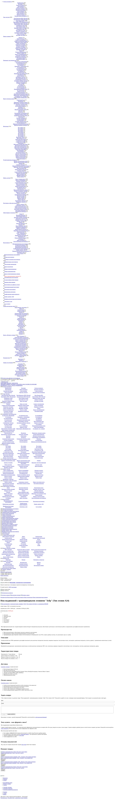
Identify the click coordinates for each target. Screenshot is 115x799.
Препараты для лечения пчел (9, 60)
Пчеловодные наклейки (20, 344)
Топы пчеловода (20, 13)
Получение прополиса (20, 210)
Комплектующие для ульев (20, 28)
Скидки (5, 785)
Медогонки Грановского (20, 145)
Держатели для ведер (21, 201)
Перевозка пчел (20, 231)
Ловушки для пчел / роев (20, 219)
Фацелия (21, 332)
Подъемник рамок (21, 58)
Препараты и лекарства (21, 361)
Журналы (21, 350)
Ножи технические (8, 266)
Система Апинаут (21, 119)
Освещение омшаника (21, 227)
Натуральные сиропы (20, 373)
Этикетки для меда (20, 185)
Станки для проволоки (20, 40)
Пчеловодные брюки (20, 10)
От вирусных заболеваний (21, 61)
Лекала (20, 50)
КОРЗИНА (13, 384)
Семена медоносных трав (9, 306)
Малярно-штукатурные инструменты (20, 251)
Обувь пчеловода (20, 7)
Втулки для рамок (21, 46)
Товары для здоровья (8, 362)
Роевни (20, 222)
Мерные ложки (20, 198)
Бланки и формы (21, 353)
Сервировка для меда (20, 205)
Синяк (20, 331)
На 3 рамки (20, 128)
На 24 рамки (21, 136)
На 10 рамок (21, 133)
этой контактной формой (41, 717)
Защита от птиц (20, 91)
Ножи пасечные (20, 168)
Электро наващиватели (20, 52)
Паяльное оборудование (9, 282)
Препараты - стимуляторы (20, 66)
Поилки (21, 360)
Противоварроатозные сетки (20, 89)
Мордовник (20, 324)
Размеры (5, 792)
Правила (5, 779)
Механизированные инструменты (20, 243)
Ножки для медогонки (21, 156)
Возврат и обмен (7, 783)
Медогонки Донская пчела (21, 146)
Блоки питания (20, 234)
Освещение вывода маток (20, 114)
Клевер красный (21, 319)
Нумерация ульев (20, 29)
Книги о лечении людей (20, 351)
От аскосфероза (20, 64)
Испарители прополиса (21, 211)
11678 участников (12, 587)
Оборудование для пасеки (9, 212)
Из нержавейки (20, 150)
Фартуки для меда (21, 14)
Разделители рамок (20, 59)
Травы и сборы (20, 375)
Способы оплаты (5, 683)
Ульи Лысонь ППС (20, 20)
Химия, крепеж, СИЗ (21, 249)
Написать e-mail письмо (6, 572)
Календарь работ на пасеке (21, 337)
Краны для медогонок (21, 155)
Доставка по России (7, 788)
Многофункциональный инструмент (20, 166)
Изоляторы (20, 101)
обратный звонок (25, 734)
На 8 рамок (20, 132)
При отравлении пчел (21, 78)
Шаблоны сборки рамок (20, 42)
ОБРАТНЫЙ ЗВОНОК (6, 383)
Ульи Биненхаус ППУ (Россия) (20, 19)
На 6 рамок (20, 131)
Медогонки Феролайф (21, 149)
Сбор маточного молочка (20, 207)
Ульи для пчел (6, 17)
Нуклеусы (20, 112)
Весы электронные (20, 184)
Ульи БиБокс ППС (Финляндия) (20, 22)
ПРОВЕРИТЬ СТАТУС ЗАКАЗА (8, 385)
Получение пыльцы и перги (20, 209)
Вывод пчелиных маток (8, 98)
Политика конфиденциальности (10, 789)
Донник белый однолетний (21, 314)
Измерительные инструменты (11, 261)
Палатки (20, 224)
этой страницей (4, 728)
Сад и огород (20, 253)
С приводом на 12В (20, 140)
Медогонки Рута (20, 138)
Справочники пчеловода (20, 345)
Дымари (20, 163)
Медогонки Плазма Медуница (20, 144)
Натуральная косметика (20, 371)
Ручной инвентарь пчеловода (10, 160)
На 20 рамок (21, 134)
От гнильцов (20, 65)
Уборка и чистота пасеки (20, 237)
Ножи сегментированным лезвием (12, 273)
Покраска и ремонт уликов (21, 32)
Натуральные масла (20, 372)
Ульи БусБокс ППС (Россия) (20, 24)
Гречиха (21, 312)
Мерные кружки (21, 196)
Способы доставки (5, 666)
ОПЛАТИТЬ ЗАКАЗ (21, 384)
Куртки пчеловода (20, 5)
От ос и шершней (21, 88)
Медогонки (5, 126)
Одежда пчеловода (7, 1)
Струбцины (20, 239)
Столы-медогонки (21, 158)
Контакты (5, 778)
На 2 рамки (20, 127)
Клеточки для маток (20, 104)
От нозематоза (20, 67)
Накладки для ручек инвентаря (21, 167)
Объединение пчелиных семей (21, 94)
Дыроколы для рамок (20, 47)
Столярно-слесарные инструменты (12, 259)
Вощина (20, 37)
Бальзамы (20, 363)
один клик (21, 735)
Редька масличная (21, 330)
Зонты (20, 213)
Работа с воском (20, 204)
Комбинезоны (20, 2)
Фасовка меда (20, 188)
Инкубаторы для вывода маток (21, 103)
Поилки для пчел (20, 221)
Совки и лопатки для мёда (21, 172)
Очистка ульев (20, 170)
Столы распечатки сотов (20, 182)
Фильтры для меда (20, 181)
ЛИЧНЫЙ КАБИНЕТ (6, 384)
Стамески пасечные (20, 173)
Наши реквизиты (4, 575)
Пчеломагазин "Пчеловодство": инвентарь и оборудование (14, 797)
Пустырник (20, 326)
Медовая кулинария (20, 342)
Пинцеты (20, 116)
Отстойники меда (21, 187)
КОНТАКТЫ (15, 383)
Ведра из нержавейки (20, 180)
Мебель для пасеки (21, 228)
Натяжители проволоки (20, 56)
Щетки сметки (20, 176)
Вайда (20, 308)
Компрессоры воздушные (21, 235)
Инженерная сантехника (20, 247)
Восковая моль (20, 365)
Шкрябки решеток (21, 175)
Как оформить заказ (7, 782)
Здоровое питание (20, 368)
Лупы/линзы (20, 108)
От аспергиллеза (21, 72)
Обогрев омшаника (20, 223)
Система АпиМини (20, 118)
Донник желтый (20, 315)
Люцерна (21, 323)
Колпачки (20, 107)
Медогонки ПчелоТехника (21, 148)
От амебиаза (21, 71)
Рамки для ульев (20, 38)
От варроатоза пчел (20, 62)
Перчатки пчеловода (20, 8)
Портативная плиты (20, 216)
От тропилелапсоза (20, 68)
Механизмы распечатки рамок (20, 190)
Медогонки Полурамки (21, 139)
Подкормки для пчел (20, 77)
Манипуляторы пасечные (21, 229)
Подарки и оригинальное (20, 355)
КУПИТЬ (3, 755)
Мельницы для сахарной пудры (21, 230)
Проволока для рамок (20, 44)
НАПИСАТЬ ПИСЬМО (31, 384)
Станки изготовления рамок (20, 41)
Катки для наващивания (20, 54)
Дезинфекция (21, 74)
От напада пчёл (20, 86)
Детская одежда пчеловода (21, 16)
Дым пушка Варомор (20, 92)
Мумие (20, 369)
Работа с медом (6, 178)
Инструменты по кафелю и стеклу (12, 284)
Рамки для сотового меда (20, 206)
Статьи (4, 793)
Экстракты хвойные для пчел (20, 80)
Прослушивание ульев (21, 225)
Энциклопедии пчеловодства (20, 347)
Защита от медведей (20, 82)
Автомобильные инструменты (11, 277)
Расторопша (21, 329)
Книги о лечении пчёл (20, 339)
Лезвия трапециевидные (9, 271)
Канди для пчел (20, 76)
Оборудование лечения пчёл (20, 97)
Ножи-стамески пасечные (21, 169)
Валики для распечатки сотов (20, 161)
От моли (21, 84)
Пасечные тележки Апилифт (20, 217)
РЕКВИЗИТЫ (19, 385)
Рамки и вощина (7, 36)
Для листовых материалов (10, 264)
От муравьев (21, 85)
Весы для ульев (20, 34)
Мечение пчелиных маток (20, 109)
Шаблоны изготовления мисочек (20, 124)
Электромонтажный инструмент (11, 287)
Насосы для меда (21, 193)
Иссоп (20, 317)
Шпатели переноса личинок (20, 125)
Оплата (5, 780)
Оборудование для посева (20, 307)
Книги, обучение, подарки (9, 335)
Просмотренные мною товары (9, 568)
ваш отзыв (23, 744)
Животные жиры (20, 367)
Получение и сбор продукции (10, 203)
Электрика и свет (21, 252)
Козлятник (20, 320)
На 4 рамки (20, 130)
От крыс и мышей (20, 83)
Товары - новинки (7, 569)
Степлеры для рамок (20, 55)
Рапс (21, 327)
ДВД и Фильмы (20, 336)
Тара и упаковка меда (20, 179)
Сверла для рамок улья (20, 48)
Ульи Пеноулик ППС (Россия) (20, 18)
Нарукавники (21, 6)
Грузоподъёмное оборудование (11, 279)
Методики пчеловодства (20, 343)
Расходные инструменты (20, 246)
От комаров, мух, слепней (20, 96)
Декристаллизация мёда (20, 186)
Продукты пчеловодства (20, 374)
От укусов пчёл (20, 90)
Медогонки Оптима (20, 152)
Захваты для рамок (20, 164)
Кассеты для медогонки (20, 154)
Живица (20, 366)
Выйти (4, 794)
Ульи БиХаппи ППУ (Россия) (20, 23)
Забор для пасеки (21, 240)
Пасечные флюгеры (20, 215)
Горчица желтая (20, 311)
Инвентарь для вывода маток (20, 102)
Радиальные (20, 143)
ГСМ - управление (21, 233)
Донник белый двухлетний (21, 313)
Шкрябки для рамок (20, 49)
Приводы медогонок (20, 157)
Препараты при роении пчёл (20, 73)
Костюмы (20, 4)
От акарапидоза (20, 70)
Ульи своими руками (21, 26)
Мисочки (20, 110)
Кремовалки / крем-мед (20, 200)
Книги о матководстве (20, 341)
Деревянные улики (20, 25)
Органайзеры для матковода (20, 113)
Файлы (20, 356)
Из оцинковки (21, 151)
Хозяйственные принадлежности (20, 248)
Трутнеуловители (21, 122)
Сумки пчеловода (21, 12)
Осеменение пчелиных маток (20, 115)
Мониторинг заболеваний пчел (21, 95)
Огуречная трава (21, 325)
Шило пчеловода (21, 174)
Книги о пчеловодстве (20, 348)
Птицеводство (6, 357)
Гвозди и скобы (20, 53)
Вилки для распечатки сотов (20, 162)
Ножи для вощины (21, 43)
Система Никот (20, 120)
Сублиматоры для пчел (20, 79)
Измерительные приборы (20, 194)
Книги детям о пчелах (21, 354)
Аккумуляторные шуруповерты (20, 241)
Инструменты (6, 242)
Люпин (20, 321)
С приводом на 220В (20, 142)
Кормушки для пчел (20, 218)
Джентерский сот (20, 100)
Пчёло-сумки (21, 199)
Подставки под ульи (20, 30)
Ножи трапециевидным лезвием (9, 519)
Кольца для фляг (21, 197)
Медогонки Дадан (20, 137)
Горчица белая (21, 309)
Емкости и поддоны (20, 192)
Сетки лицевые (20, 11)
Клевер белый (21, 318)
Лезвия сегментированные (10, 269)
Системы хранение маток (21, 121)
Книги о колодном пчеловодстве (20, 338)
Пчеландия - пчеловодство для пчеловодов (20, 582)
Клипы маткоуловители (20, 106)
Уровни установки (20, 31)
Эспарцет (21, 333)
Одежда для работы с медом (20, 191)
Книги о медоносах (20, 349)
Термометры (21, 236)
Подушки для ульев (20, 35)
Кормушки (20, 359)
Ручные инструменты (20, 245)
